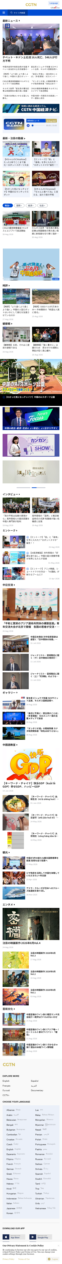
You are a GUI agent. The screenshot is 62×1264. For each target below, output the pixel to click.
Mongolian (44, 1119)
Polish (41, 1139)
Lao (39, 1109)
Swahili (43, 1178)
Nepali (40, 1129)
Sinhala (41, 1168)
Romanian (43, 1153)
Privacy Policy (8, 1259)
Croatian (14, 1139)
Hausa (12, 1178)
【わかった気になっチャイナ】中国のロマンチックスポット (16, 192)
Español (34, 1080)
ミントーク (9, 530)
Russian (43, 1158)
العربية (34, 1085)
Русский (6, 1090)
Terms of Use (24, 1259)
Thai (39, 1188)
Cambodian (14, 1134)
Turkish (42, 1193)
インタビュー (10, 494)
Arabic (13, 1114)
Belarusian (17, 1119)
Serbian (42, 1163)
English (6, 1080)
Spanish (42, 1173)
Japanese (14, 1208)
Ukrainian (44, 1198)
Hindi (11, 1188)
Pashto (41, 1149)
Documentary (37, 1090)
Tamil (40, 1183)
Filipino (14, 1158)
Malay (44, 1114)
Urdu (39, 1203)
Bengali (12, 1124)
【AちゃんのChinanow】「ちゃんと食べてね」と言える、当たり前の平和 (45, 192)
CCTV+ (6, 1095)
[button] (5, 391)
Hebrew (13, 1183)
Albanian (13, 1109)
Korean (13, 1212)
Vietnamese (45, 1208)
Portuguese (45, 1144)
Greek (13, 1173)
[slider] (32, 125)
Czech (12, 1144)
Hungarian (15, 1193)
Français (6, 1085)
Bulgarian (16, 1129)
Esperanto (16, 1153)
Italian (13, 1203)
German (14, 1168)
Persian (42, 1134)
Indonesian (19, 1198)
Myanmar (45, 1124)
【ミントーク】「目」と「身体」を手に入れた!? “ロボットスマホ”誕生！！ (45, 162)
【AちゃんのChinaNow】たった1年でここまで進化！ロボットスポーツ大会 (16, 162)
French (14, 1163)
